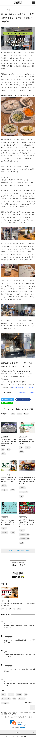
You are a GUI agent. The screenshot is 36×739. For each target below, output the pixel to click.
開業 (8, 449)
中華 (13, 413)
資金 (3, 449)
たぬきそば (22, 487)
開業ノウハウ (5, 436)
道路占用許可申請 (24, 538)
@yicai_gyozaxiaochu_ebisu (22, 387)
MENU (18, 732)
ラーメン (12, 609)
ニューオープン (24, 492)
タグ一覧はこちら (29, 702)
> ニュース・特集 (10, 716)
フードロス (5, 490)
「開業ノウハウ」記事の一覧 (18, 551)
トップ (3, 716)
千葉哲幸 (19, 694)
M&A (21, 447)
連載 (26, 694)
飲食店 (26, 413)
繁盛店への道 (5, 517)
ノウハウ (27, 447)
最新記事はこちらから (27, 392)
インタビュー (5, 703)
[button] (18, 724)
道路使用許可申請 (24, 534)
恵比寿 (19, 413)
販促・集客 (5, 532)
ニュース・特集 (5, 9)
